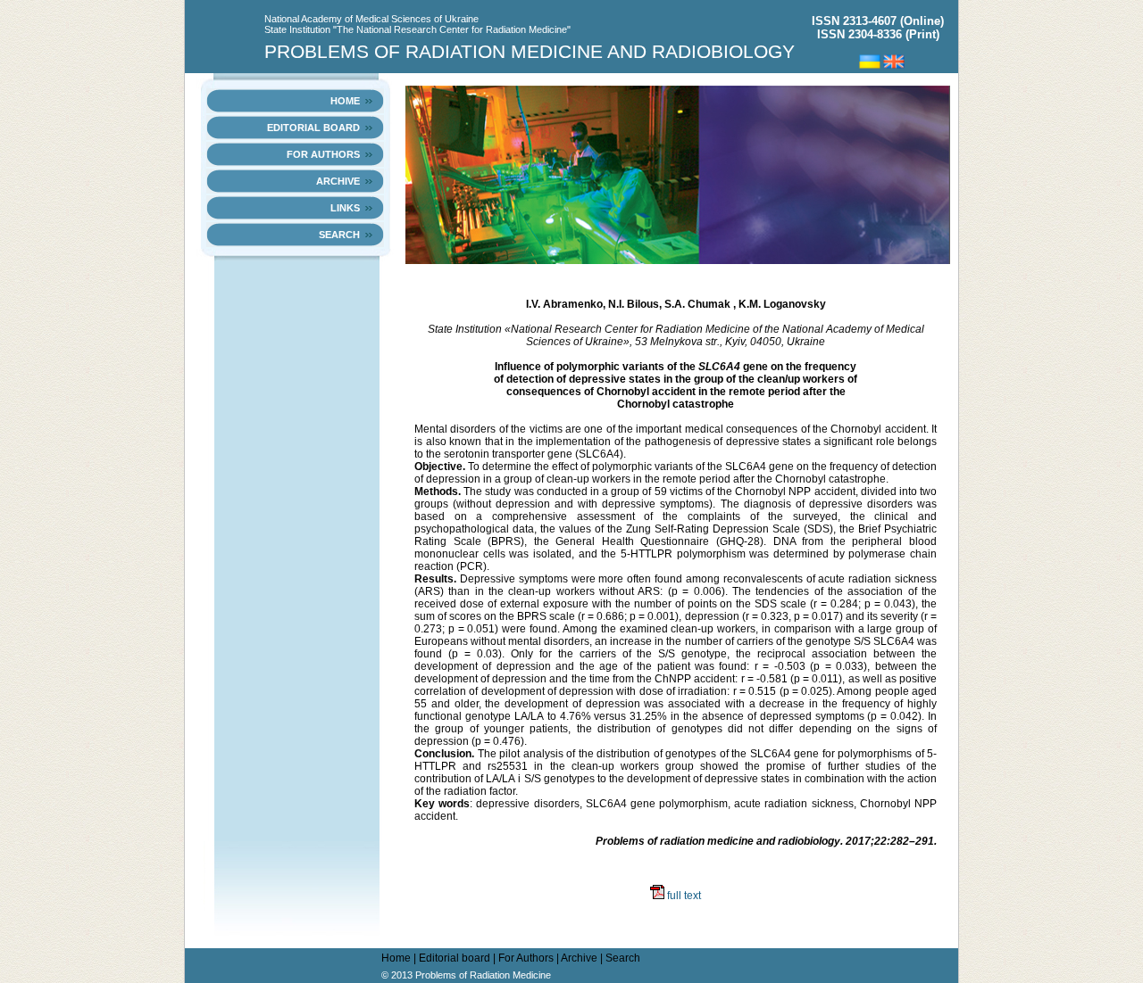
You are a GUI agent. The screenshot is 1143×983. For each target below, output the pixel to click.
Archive (338, 181)
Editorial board (313, 127)
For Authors (323, 154)
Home (345, 100)
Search (339, 234)
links (345, 207)
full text (682, 895)
